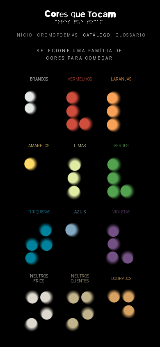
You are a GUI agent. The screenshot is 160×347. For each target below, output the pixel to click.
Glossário (131, 35)
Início (23, 35)
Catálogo (97, 35)
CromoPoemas (57, 35)
